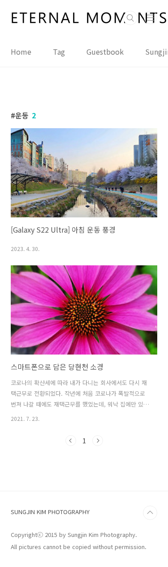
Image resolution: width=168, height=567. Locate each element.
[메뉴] (150, 17)
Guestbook (105, 51)
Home (21, 51)
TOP (150, 513)
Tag (59, 51)
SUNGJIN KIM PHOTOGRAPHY (50, 511)
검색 (130, 18)
